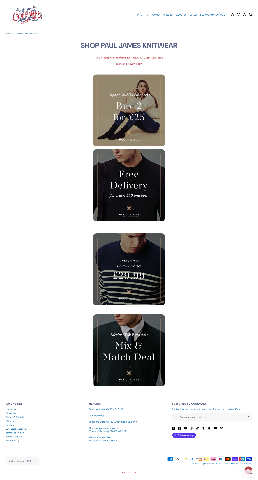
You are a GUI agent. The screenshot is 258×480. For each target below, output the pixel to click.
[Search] (233, 15)
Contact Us (11, 409)
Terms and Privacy (15, 432)
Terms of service (14, 436)
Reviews (10, 425)
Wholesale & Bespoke (16, 428)
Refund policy (12, 440)
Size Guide (11, 413)
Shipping (10, 421)
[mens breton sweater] (129, 269)
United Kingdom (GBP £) (20, 461)
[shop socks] (129, 110)
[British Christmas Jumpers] (27, 15)
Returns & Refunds (15, 417)
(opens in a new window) (129, 63)
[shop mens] (129, 185)
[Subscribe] (248, 417)
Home (8, 33)
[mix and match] (129, 385)
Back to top (129, 472)
